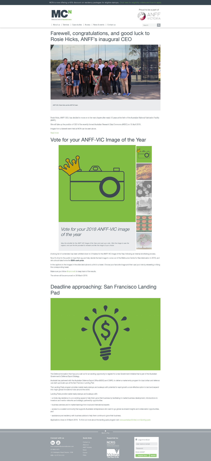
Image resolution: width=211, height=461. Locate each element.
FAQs (84, 455)
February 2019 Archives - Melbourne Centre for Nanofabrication (62, 15)
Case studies (77, 25)
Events (85, 452)
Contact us (111, 25)
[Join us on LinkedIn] (53, 443)
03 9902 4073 (55, 449)
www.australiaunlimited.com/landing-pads (135, 420)
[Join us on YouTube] (58, 443)
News (84, 450)
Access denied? (140, 452)
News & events (98, 25)
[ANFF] (148, 14)
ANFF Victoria (87, 447)
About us (56, 25)
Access (87, 25)
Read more (55, 133)
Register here (142, 455)
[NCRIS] (119, 445)
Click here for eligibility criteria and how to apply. (141, 2)
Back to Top (105, 433)
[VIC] (119, 454)
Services (66, 25)
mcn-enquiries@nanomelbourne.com (62, 446)
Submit (153, 455)
